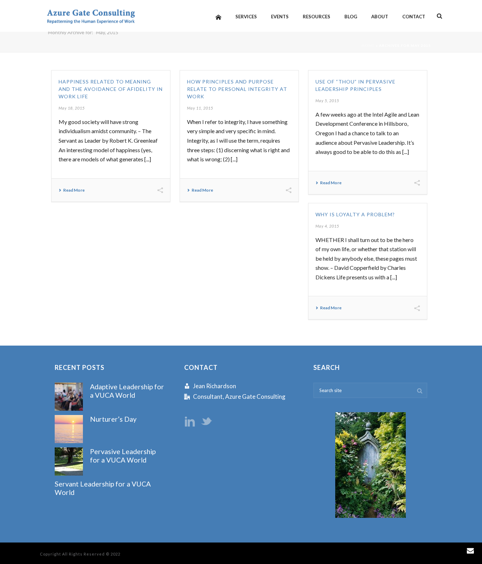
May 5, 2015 (327, 100)
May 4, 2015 (327, 226)
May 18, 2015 (72, 108)
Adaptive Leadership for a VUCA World (127, 391)
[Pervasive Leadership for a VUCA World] (69, 461)
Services (246, 16)
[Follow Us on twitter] (206, 422)
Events (280, 16)
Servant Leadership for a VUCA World (103, 488)
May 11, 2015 (200, 108)
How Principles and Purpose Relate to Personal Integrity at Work (237, 89)
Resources (316, 16)
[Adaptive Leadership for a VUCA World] (69, 397)
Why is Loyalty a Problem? (355, 214)
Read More (74, 190)
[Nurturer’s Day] (69, 429)
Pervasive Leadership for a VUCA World (123, 455)
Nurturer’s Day (113, 419)
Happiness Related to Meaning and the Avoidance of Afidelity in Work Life (111, 89)
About (379, 16)
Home (368, 45)
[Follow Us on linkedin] (189, 422)
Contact (413, 16)
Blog (350, 16)
